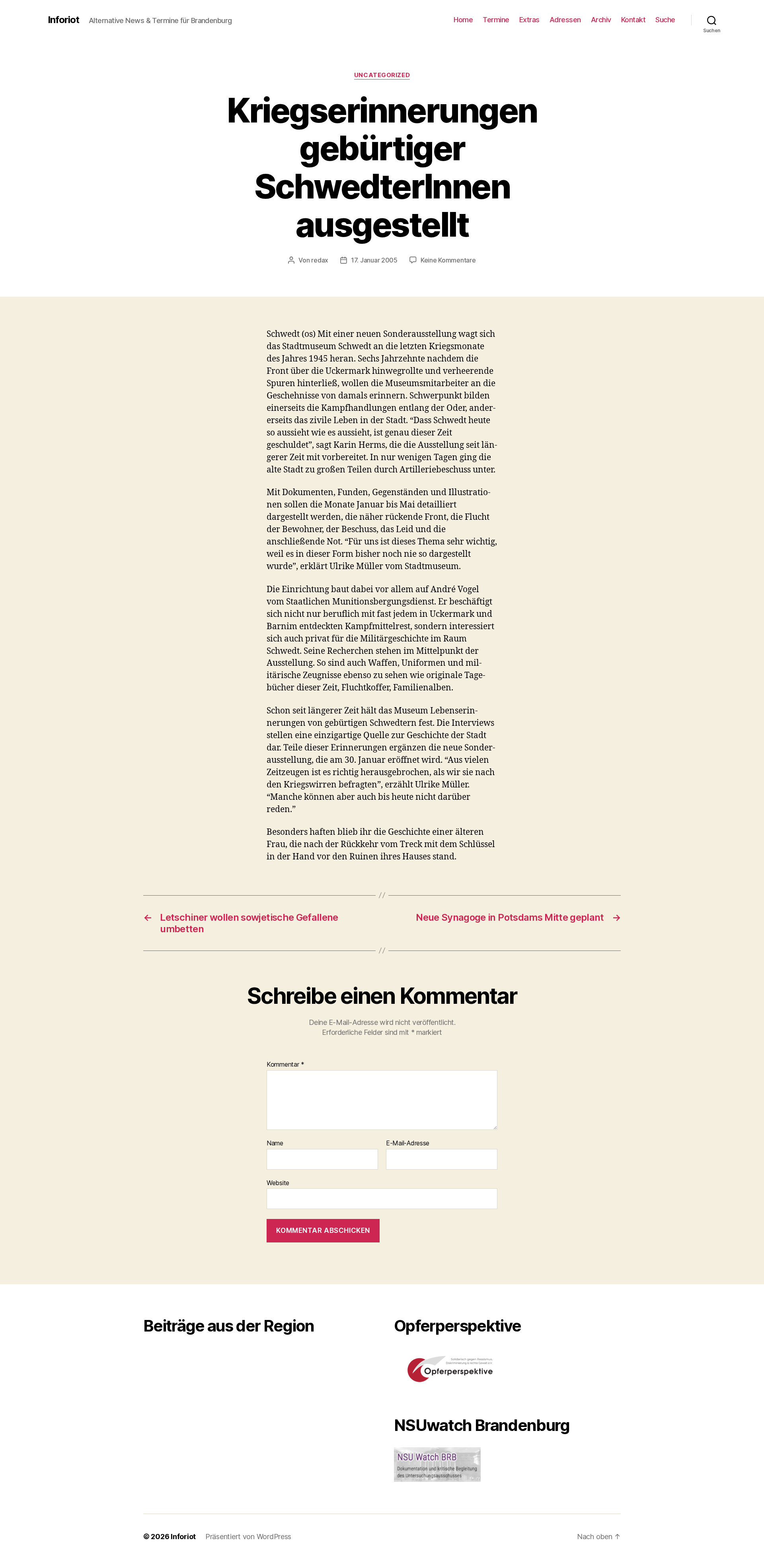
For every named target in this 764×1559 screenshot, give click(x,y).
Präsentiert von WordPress (248, 1536)
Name (275, 1143)
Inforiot (63, 20)
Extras (529, 20)
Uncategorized (382, 75)
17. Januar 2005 (374, 260)
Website (278, 1182)
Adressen (565, 20)
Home (463, 20)
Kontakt (633, 20)
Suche (665, 20)
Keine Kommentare (448, 260)
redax (319, 260)
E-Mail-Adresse (407, 1143)
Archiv (601, 20)
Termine (496, 20)
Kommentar (285, 1064)
